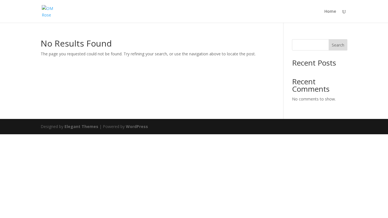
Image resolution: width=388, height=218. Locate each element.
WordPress (137, 126)
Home (330, 11)
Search (338, 45)
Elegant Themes (81, 126)
